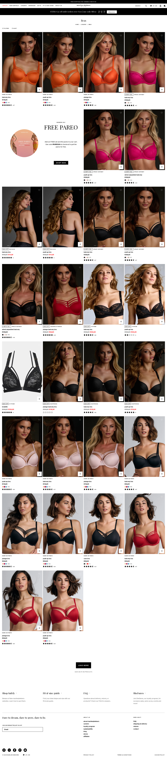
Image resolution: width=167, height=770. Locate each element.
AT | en (155, 5)
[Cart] (165, 6)
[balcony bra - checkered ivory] (128, 102)
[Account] (160, 6)
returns (135, 726)
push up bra (47, 97)
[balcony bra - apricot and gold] (2, 102)
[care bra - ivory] (86, 563)
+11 (131, 102)
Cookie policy (160, 755)
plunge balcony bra (50, 329)
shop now (111, 12)
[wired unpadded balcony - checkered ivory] (128, 180)
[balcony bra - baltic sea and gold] (6, 102)
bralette (5, 407)
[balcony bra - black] (125, 102)
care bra (87, 558)
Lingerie (83, 24)
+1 (89, 563)
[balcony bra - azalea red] (4, 102)
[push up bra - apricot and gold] (43, 102)
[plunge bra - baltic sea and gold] (87, 102)
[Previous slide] (4, 62)
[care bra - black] (84, 563)
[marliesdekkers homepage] (83, 6)
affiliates (86, 736)
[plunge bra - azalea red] (86, 102)
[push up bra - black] (84, 180)
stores (86, 734)
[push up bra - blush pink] (86, 180)
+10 (131, 180)
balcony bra (6, 97)
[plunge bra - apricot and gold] (84, 102)
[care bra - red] (87, 563)
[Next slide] (40, 62)
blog (85, 731)
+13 (8, 102)
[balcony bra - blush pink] (127, 102)
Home (77, 24)
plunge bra (87, 97)
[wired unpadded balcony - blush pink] (127, 180)
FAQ (134, 721)
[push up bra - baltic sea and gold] (47, 102)
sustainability (88, 729)
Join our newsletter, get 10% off (12, 725)
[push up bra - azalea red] (45, 102)
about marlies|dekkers (91, 721)
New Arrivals (14, 5)
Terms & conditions (124, 755)
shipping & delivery (140, 724)
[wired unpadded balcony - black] (125, 180)
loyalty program (89, 726)
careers (86, 724)
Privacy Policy (89, 755)
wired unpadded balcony (133, 175)
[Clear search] (145, 5)
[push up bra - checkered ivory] (87, 180)
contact (136, 729)
